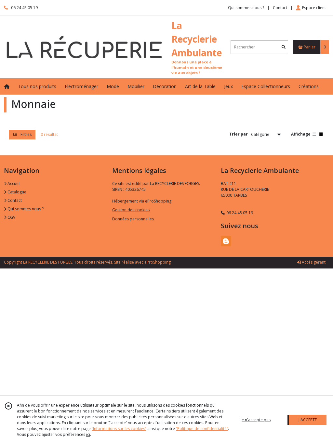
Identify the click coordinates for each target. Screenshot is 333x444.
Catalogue (16, 192)
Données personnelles (133, 219)
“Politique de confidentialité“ (202, 428)
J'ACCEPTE (308, 420)
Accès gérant (313, 262)
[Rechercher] (283, 47)
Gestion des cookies (131, 210)
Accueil (13, 183)
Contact (280, 7)
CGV (11, 217)
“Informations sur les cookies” (119, 428)
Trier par (238, 134)
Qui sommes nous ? (25, 209)
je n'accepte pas (256, 420)
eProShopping (157, 262)
